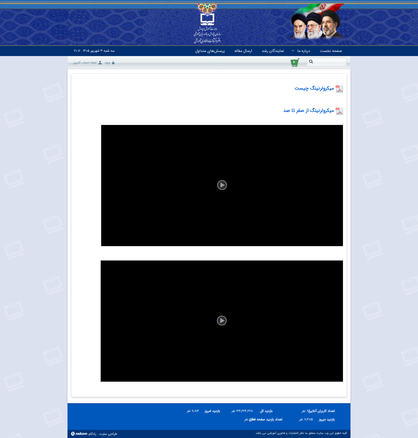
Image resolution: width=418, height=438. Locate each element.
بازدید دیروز (327, 419)
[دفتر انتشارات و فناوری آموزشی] (207, 28)
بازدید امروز (212, 411)
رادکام (92, 434)
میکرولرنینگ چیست (314, 88)
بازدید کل (266, 411)
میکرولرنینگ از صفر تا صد (309, 110)
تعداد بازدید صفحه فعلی (270, 419)
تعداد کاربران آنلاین (324, 411)
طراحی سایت (108, 434)
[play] (222, 185)
